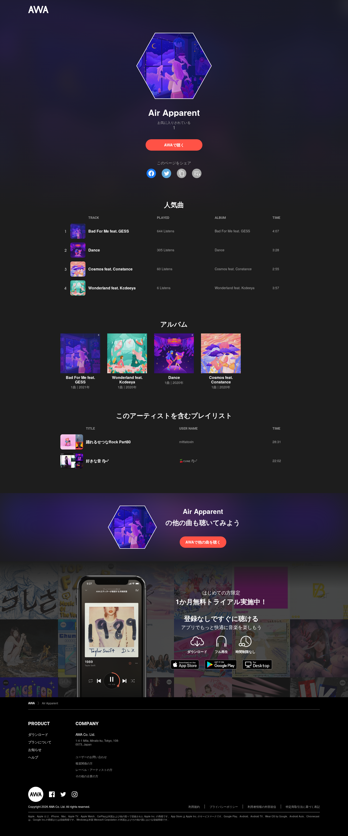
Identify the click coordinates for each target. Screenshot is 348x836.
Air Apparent (50, 703)
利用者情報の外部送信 (262, 807)
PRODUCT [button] (39, 723)
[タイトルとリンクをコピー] (181, 173)
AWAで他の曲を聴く (203, 542)
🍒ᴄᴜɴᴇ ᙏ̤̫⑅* (188, 460)
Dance (94, 250)
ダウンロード (38, 734)
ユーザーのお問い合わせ (91, 757)
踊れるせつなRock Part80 (108, 442)
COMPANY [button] (87, 723)
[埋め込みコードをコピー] (196, 173)
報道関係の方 (84, 763)
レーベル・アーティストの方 (94, 770)
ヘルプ (33, 757)
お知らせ (34, 749)
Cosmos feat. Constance (110, 269)
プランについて (39, 742)
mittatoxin (186, 441)
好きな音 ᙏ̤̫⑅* (97, 460)
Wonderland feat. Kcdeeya (112, 288)
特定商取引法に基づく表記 (303, 807)
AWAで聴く (174, 145)
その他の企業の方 (87, 776)
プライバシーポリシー (224, 807)
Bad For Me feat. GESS (108, 231)
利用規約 (194, 807)
